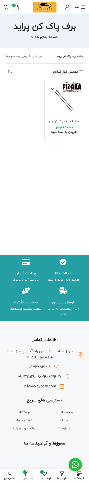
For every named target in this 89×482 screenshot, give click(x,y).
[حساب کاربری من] (67, 7)
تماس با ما (24, 420)
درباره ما (64, 428)
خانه (81, 56)
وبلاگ (64, 420)
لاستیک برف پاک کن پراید (63, 121)
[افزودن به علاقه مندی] (52, 88)
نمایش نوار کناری (65, 72)
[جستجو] (6, 7)
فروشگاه (25, 412)
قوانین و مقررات (24, 428)
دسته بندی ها (46, 37)
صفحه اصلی (64, 412)
